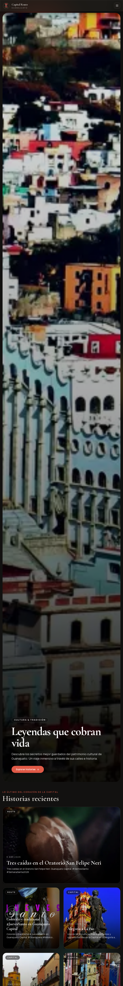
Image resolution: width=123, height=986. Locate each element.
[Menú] (117, 5)
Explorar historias (26, 769)
